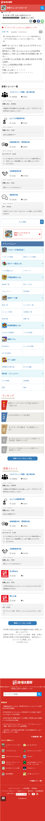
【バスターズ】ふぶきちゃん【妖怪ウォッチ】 (20, 27)
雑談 (24, 387)
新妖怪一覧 (5, 284)
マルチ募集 (5, 380)
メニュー (3, 800)
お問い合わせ (11, 793)
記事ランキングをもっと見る (22, 458)
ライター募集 (22, 794)
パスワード (27, 270)
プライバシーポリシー (8, 791)
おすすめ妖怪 (6, 353)
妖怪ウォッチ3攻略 (29, 257)
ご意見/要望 (25, 788)
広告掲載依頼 (39, 791)
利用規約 (34, 788)
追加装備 (26, 291)
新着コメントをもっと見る (22, 623)
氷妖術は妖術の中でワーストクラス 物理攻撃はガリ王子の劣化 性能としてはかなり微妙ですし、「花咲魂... (22, 39)
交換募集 (26, 380)
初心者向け (5, 346)
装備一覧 (26, 319)
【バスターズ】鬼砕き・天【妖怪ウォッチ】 (23, 428)
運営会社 (30, 791)
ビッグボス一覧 (28, 305)
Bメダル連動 (27, 367)
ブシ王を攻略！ (28, 332)
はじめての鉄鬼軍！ (8, 332)
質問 (3, 387)
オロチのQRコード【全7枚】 (19, 415)
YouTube (33, 794)
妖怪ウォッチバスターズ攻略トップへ (22, 234)
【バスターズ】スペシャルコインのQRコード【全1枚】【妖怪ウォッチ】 (24, 439)
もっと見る (22, 222)
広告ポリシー (21, 791)
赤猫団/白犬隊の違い (8, 367)
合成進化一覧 (27, 312)
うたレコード (6, 291)
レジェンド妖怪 (7, 312)
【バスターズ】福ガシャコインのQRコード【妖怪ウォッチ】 (23, 449)
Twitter (29, 794)
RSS (37, 794)
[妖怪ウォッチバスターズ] (6, 3)
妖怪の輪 (5, 319)
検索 (39, 694)
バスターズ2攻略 (7, 257)
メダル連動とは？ (8, 270)
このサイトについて (14, 788)
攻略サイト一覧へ (37, 781)
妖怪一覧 (5, 305)
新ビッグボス (27, 284)
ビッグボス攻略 (28, 346)
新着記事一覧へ (37, 737)
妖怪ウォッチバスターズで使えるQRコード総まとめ (23, 404)
